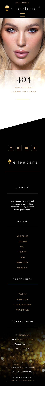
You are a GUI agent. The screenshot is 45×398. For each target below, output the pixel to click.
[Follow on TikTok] (34, 148)
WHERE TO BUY (22, 262)
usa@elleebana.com (25, 339)
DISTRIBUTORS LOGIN (22, 304)
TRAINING (23, 252)
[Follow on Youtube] (26, 148)
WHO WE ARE (22, 236)
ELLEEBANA (22, 241)
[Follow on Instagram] (18, 148)
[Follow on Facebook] (11, 148)
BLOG (22, 246)
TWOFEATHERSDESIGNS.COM (22, 380)
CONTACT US (22, 268)
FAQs (23, 257)
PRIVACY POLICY (22, 310)
